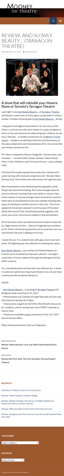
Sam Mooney (31, 52)
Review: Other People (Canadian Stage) (19, 395)
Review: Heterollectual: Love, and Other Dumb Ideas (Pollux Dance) (29, 344)
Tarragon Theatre (50, 111)
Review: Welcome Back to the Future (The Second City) (26, 409)
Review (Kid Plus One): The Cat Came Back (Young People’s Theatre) (28, 359)
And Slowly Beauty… (28, 111)
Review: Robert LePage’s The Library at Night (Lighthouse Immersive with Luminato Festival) (27, 402)
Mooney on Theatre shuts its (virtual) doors (21, 390)
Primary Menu (60, 20)
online (27, 314)
